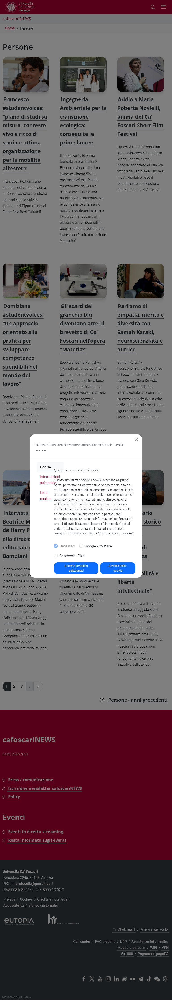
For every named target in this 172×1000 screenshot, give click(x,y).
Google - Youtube (98, 546)
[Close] (136, 439)
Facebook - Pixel (72, 556)
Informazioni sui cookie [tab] (50, 480)
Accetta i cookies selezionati (76, 568)
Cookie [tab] (45, 467)
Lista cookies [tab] (46, 495)
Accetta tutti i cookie (117, 568)
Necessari (67, 546)
